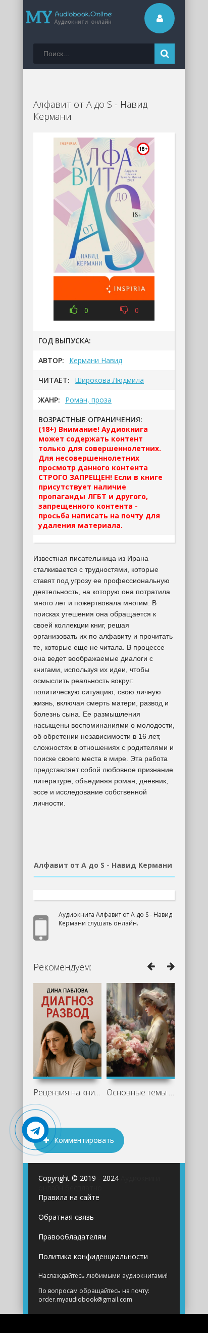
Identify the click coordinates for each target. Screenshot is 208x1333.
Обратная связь (66, 1217)
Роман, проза (88, 400)
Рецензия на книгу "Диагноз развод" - (67, 1092)
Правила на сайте (68, 1197)
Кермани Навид (95, 360)
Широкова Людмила (109, 380)
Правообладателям (72, 1236)
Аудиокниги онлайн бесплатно (99, 1182)
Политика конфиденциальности (93, 1256)
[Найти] (164, 53)
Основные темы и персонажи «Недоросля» (141, 1092)
